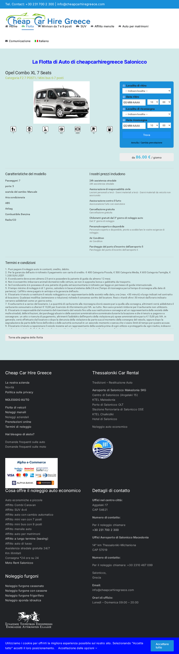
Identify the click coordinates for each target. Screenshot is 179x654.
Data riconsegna (135, 120)
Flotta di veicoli (15, 407)
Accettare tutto (162, 645)
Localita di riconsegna (139, 109)
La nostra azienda (17, 382)
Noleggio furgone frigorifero (24, 595)
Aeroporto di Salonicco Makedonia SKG (119, 390)
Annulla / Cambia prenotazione (146, 142)
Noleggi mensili (15, 412)
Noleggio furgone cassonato (24, 586)
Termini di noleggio (18, 426)
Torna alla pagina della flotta (25, 337)
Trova (146, 135)
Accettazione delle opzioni (76, 648)
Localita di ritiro (134, 85)
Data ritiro (131, 96)
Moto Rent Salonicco (19, 562)
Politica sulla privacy (19, 392)
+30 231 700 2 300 (105, 530)
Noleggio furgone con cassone (26, 590)
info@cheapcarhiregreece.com (81, 4)
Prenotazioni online (18, 422)
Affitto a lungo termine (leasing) (26, 538)
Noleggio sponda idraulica (23, 600)
